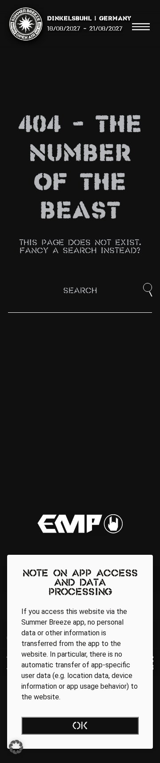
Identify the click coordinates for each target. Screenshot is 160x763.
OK (80, 726)
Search (80, 291)
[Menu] (141, 26)
